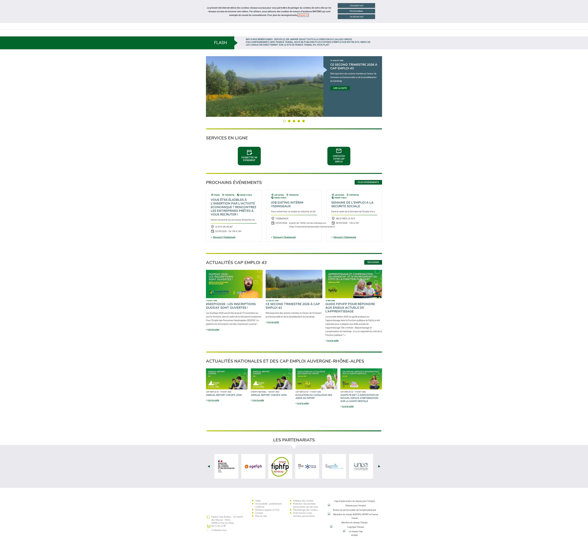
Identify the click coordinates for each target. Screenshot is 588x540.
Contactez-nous (218, 530)
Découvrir (373, 262)
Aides (258, 500)
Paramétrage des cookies (305, 509)
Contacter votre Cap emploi (341, 155)
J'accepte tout (356, 5)
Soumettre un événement (251, 155)
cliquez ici (303, 15)
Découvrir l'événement (224, 237)
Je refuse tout (356, 16)
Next (379, 466)
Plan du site (261, 516)
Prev (209, 466)
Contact (259, 513)
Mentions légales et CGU (267, 509)
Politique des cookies (303, 500)
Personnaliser (356, 11)
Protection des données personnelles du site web (305, 505)
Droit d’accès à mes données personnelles (304, 515)
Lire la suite (340, 88)
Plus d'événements (368, 182)
